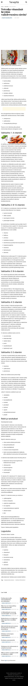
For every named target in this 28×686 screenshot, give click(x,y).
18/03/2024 (14, 615)
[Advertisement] (14, 35)
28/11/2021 (16, 17)
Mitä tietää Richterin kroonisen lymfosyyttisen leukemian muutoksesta (9, 627)
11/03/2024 (14, 623)
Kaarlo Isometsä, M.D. (7, 17)
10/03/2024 (14, 631)
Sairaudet (6, 6)
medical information (20, 580)
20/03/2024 (14, 609)
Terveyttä (14, 2)
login (6, 660)
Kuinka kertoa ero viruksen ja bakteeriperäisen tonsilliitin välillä (9, 620)
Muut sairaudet (13, 6)
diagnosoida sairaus (9, 580)
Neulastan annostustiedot (8, 640)
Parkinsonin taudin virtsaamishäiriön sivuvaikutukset (6, 599)
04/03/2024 (14, 637)
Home (2, 6)
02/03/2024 (14, 649)
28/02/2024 (14, 656)
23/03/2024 (14, 603)
